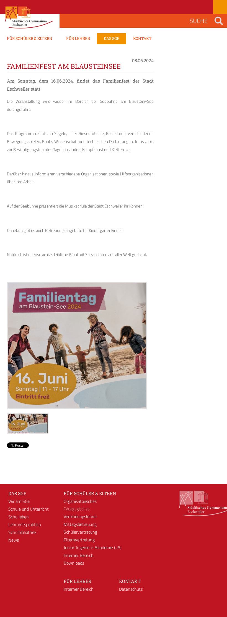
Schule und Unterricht (28, 509)
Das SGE (17, 493)
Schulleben (18, 516)
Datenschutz (131, 589)
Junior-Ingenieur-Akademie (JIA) (93, 547)
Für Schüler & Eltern (90, 493)
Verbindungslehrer (80, 516)
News (13, 540)
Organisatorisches (80, 501)
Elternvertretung (79, 539)
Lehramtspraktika (24, 524)
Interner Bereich (79, 555)
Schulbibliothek (22, 532)
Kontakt (130, 581)
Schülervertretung (80, 532)
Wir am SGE (19, 501)
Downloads (74, 563)
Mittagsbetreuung (80, 524)
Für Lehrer (77, 581)
